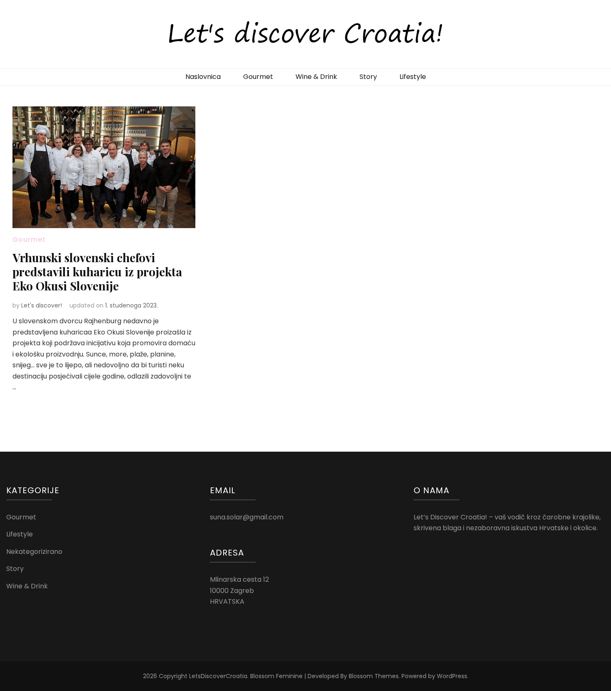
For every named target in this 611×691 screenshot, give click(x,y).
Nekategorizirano (34, 551)
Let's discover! (41, 305)
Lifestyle (412, 76)
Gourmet (258, 76)
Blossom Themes (374, 676)
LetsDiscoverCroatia (218, 676)
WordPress (452, 676)
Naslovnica (203, 76)
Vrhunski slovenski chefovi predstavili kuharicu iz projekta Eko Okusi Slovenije (97, 271)
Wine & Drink (316, 76)
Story (368, 76)
